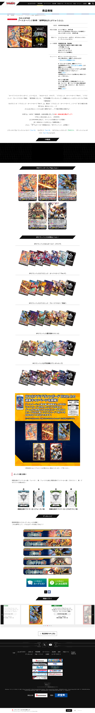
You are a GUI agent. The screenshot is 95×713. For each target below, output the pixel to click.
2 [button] (46, 626)
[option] (47, 614)
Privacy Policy (34, 711)
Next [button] (92, 614)
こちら (63, 72)
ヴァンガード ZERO (76, 65)
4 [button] (49, 626)
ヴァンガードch (89, 3)
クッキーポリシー (47, 685)
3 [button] (47, 626)
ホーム (8, 15)
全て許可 (69, 710)
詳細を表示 (80, 710)
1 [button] (44, 626)
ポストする (45, 591)
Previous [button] (2, 614)
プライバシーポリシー (47, 683)
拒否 (75, 710)
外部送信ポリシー (47, 684)
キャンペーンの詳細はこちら (67, 60)
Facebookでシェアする (49, 591)
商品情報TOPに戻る (48, 633)
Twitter (44, 644)
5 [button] (51, 626)
